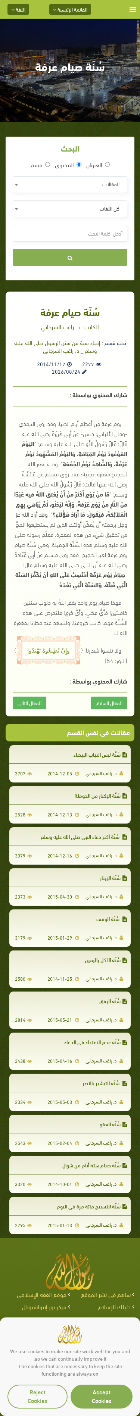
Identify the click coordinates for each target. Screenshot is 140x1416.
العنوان (94, 165)
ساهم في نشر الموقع (106, 1294)
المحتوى (64, 165)
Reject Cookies (37, 1395)
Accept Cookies (102, 1395)
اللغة (20, 9)
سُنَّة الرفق (110, 1001)
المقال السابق (109, 703)
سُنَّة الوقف (108, 918)
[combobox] (70, 184)
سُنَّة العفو (110, 1124)
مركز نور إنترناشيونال (44, 1306)
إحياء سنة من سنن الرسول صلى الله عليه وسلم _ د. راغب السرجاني (57, 346)
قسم (37, 165)
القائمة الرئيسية (71, 9)
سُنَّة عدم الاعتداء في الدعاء (92, 1042)
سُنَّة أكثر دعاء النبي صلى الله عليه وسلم (81, 836)
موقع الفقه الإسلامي (41, 1294)
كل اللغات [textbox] (109, 208)
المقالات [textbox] (110, 184)
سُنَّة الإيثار (110, 877)
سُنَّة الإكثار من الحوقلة (98, 795)
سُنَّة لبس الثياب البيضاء (97, 754)
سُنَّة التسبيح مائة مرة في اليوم (89, 1206)
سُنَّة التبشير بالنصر (102, 1083)
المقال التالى (29, 703)
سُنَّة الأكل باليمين (103, 960)
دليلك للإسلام (114, 1306)
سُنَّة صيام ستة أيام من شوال (91, 1165)
